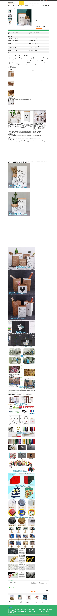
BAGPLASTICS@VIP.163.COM (45, 611)
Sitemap (47, 606)
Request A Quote (42, 0)
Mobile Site (10, 613)
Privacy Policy (10, 609)
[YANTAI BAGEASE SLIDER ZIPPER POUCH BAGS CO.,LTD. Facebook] (10, 607)
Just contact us (19, 615)
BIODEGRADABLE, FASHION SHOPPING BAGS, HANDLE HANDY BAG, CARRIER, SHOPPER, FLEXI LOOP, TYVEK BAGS (28, 5)
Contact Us (42, 3)
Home (17, 3)
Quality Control (36, 3)
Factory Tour (31, 3)
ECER (13, 612)
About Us (25, 3)
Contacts (43, 606)
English (48, 0)
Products (21, 3)
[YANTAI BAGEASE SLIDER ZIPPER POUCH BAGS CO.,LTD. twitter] (11, 607)
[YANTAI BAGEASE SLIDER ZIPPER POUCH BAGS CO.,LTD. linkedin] (9, 607)
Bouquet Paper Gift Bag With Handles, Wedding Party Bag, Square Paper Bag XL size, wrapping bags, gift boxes (44, 602)
